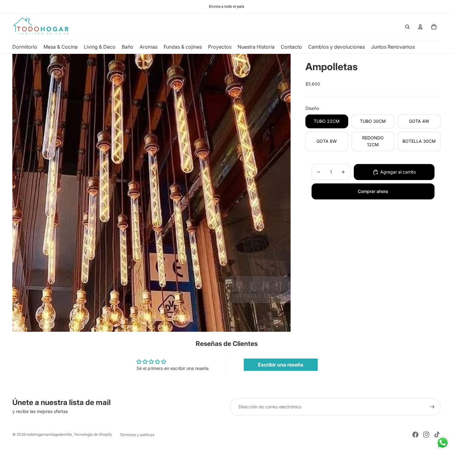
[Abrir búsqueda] (407, 27)
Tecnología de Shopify (93, 434)
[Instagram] (426, 434)
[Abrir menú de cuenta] (420, 27)
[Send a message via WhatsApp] (442, 442)
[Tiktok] (437, 434)
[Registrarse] (432, 407)
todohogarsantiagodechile (49, 434)
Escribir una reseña (280, 365)
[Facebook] (415, 434)
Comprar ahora (373, 191)
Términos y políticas (137, 434)
